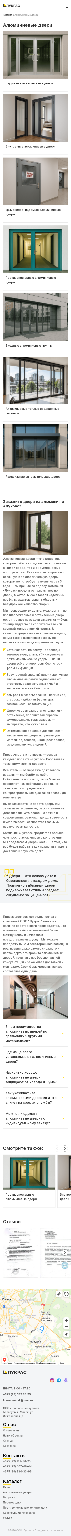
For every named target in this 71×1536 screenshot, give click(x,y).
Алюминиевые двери (17, 1492)
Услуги (7, 1517)
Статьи (8, 1440)
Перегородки (12, 1502)
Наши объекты (13, 1435)
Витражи (9, 1497)
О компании (11, 1430)
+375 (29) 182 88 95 (17, 1394)
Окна (6, 1487)
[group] (29, 1181)
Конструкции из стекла (19, 1512)
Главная (7, 15)
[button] (57, 1148)
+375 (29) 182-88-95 (16, 1461)
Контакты (9, 1445)
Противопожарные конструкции (25, 1507)
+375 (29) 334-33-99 (17, 1471)
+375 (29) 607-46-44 (17, 1466)
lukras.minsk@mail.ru (18, 1400)
